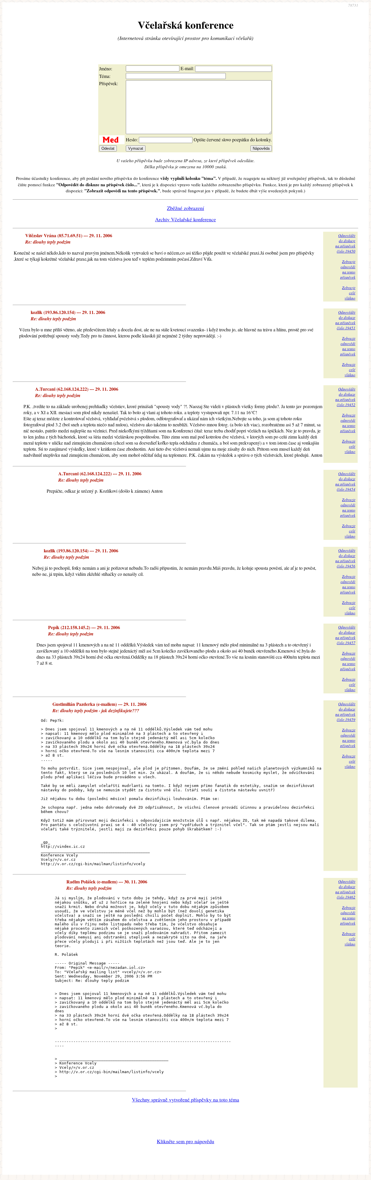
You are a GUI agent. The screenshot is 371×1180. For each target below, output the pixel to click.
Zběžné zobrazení (185, 207)
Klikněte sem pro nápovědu (185, 1141)
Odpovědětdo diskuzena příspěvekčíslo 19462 (345, 889)
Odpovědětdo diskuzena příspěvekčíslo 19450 (345, 243)
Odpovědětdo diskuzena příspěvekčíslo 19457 (345, 634)
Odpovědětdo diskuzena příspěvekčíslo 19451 (345, 320)
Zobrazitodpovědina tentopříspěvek (347, 269)
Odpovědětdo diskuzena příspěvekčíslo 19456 (345, 558)
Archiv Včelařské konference (185, 219)
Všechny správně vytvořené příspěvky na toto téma (185, 1099)
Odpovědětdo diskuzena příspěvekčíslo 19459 (345, 711)
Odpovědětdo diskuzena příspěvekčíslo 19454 (345, 481)
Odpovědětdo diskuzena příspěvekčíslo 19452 (345, 396)
